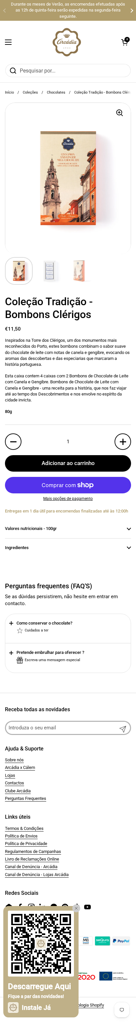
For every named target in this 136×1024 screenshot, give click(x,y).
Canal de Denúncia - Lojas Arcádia (37, 874)
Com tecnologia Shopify (82, 1005)
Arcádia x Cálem (20, 767)
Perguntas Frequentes (25, 798)
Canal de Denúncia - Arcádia (31, 866)
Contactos (14, 782)
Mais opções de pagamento (68, 498)
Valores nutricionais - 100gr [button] (31, 528)
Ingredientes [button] (17, 547)
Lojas (10, 775)
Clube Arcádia (18, 790)
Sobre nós (14, 759)
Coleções (30, 92)
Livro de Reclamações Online (32, 859)
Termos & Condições (24, 828)
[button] (124, 42)
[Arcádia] (66, 42)
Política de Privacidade (26, 843)
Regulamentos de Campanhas (33, 851)
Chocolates (56, 92)
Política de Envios (21, 836)
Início (9, 92)
